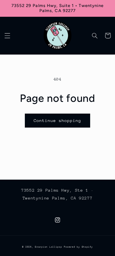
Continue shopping (58, 120)
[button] (7, 35)
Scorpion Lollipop (48, 246)
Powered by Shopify (78, 246)
